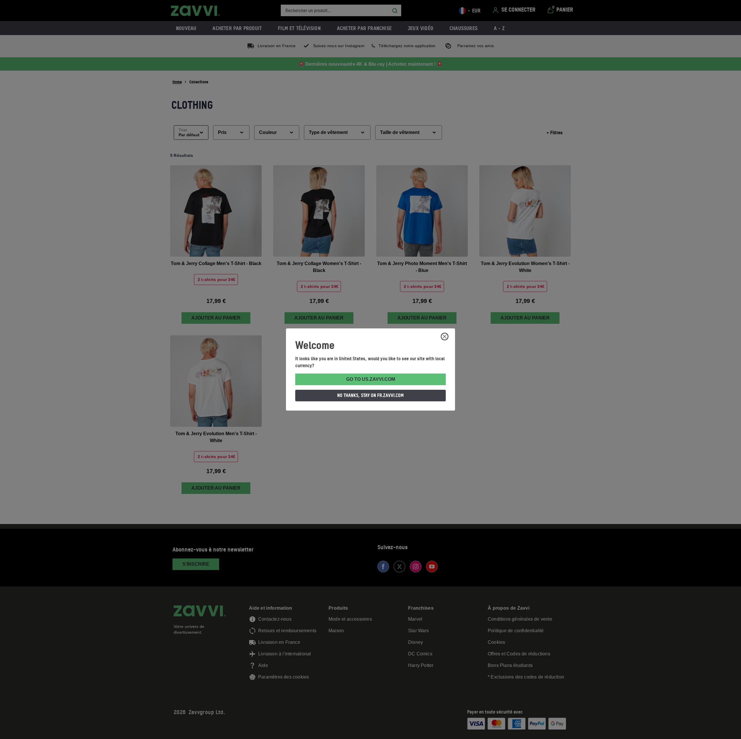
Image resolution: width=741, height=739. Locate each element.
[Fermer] (444, 336)
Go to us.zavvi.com (370, 379)
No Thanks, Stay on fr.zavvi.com (370, 395)
